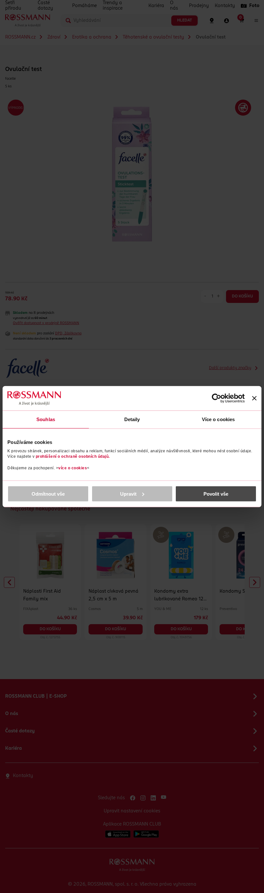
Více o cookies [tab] (218, 419)
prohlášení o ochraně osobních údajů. (73, 456)
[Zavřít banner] (254, 398)
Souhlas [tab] (45, 419)
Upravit (128, 493)
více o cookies (72, 467)
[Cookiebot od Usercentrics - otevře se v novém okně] (216, 398)
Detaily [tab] (132, 419)
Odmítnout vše (48, 493)
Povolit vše (215, 493)
